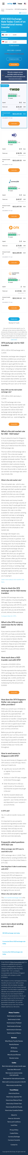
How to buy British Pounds (14, 1107)
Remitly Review (14, 1044)
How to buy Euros (14, 1093)
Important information (15, 79)
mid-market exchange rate (12, 898)
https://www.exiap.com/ (17, 962)
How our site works (14, 1118)
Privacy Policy (14, 1130)
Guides (14, 1063)
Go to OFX (14, 64)
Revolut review (14, 1058)
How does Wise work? (14, 1069)
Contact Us (14, 1144)
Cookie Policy (14, 1133)
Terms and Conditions (14, 1122)
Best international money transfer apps (14, 1066)
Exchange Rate (9, 9)
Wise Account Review (14, 1054)
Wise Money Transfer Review (14, 1041)
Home (2, 9)
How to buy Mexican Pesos (14, 1100)
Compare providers (14, 59)
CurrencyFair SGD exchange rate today (12, 953)
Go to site (14, 123)
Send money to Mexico (14, 1033)
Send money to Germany (14, 1029)
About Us (14, 1115)
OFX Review (14, 1051)
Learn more (14, 339)
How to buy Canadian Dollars (14, 1110)
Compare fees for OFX (8, 616)
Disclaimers (24, 13)
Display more (14, 319)
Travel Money (14, 1090)
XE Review (14, 1048)
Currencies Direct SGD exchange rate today (13, 942)
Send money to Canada (14, 1016)
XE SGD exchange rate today (11, 933)
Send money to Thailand (14, 1023)
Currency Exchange (14, 1136)
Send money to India (14, 1019)
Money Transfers (14, 1012)
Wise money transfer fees (14, 1085)
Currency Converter (14, 1140)
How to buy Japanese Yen (14, 1097)
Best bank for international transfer (14, 1078)
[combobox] (6, 35)
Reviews (14, 1037)
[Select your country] (25, 3)
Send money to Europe (14, 1026)
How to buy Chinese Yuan (14, 1103)
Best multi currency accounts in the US (14, 1082)
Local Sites (14, 1125)
